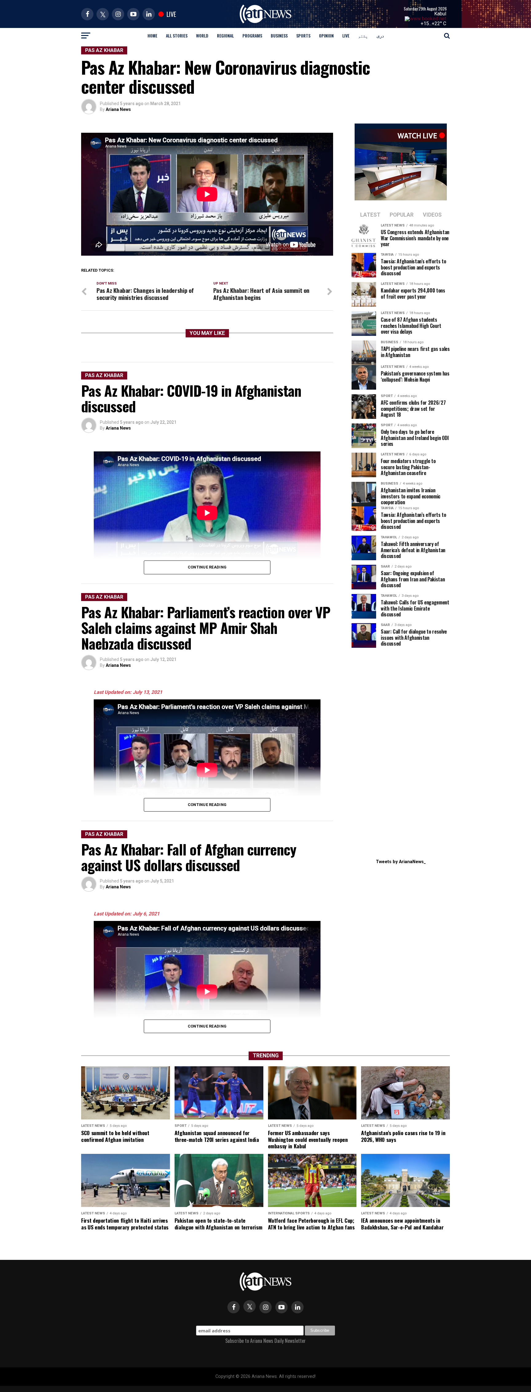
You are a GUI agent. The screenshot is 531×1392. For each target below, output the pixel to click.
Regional (225, 35)
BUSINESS (279, 35)
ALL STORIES (176, 35)
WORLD (202, 35)
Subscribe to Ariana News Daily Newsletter (265, 1340)
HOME (152, 35)
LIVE (345, 35)
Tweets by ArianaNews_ (401, 861)
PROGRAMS (252, 35)
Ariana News (118, 109)
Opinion (326, 35)
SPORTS (303, 35)
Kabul (440, 14)
